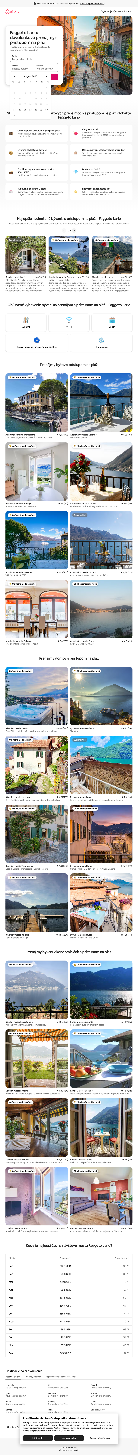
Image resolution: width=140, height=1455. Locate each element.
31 (14, 115)
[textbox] (22, 68)
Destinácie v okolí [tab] (13, 1377)
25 (20, 110)
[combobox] (34, 59)
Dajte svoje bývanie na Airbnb (116, 11)
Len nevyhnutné (69, 1438)
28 (36, 110)
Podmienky (74, 1450)
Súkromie (63, 1450)
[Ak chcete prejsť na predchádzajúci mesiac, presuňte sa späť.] (15, 76)
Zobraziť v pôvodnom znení (92, 3)
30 (46, 110)
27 (30, 110)
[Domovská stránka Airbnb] (12, 11)
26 (25, 110)
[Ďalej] (74, 230)
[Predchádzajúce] (64, 230)
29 (41, 110)
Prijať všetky (37, 1438)
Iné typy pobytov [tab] (33, 1377)
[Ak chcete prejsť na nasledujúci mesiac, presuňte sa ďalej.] (46, 76)
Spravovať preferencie (100, 1438)
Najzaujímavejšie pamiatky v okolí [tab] (61, 1377)
